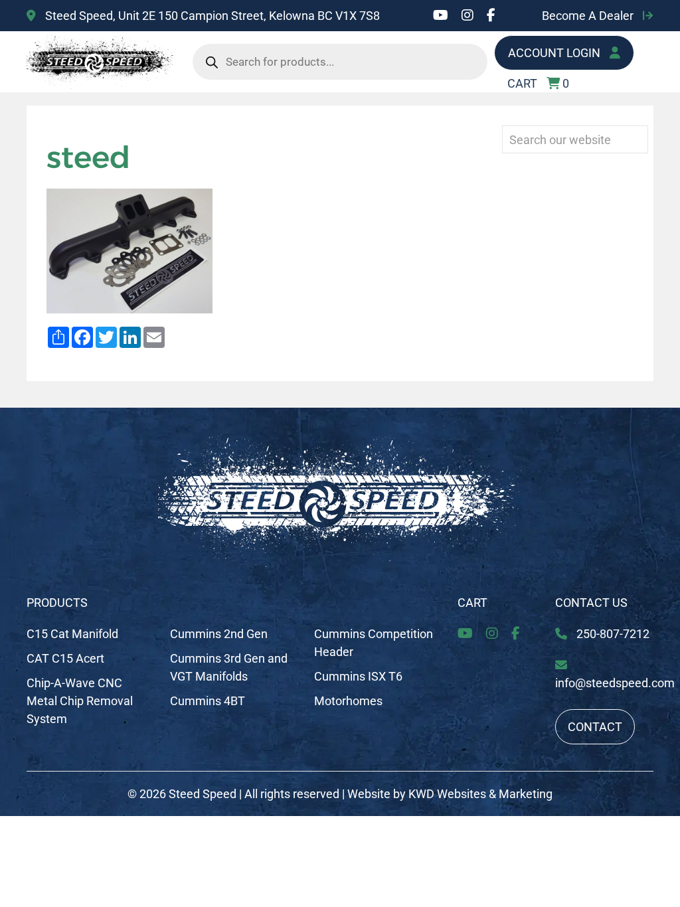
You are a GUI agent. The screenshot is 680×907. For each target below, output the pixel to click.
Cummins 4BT (207, 701)
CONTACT (595, 727)
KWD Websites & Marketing (480, 794)
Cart (472, 603)
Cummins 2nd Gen (219, 634)
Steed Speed (202, 794)
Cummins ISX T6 (358, 676)
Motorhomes (348, 701)
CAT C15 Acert (65, 658)
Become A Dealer (589, 16)
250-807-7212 (611, 634)
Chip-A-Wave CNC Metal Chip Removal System (80, 701)
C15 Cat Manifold (72, 634)
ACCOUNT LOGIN (555, 53)
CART (538, 83)
